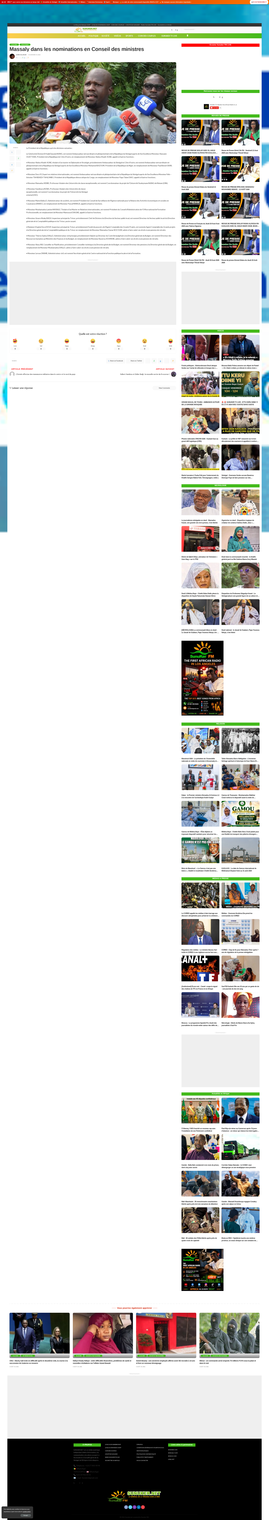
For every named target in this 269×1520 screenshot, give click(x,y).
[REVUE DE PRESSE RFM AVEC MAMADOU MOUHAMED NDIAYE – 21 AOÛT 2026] (241, 170)
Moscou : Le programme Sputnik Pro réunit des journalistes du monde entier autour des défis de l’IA (199, 1025)
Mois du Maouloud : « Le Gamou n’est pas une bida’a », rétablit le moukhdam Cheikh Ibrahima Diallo (198, 870)
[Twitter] (173, 29)
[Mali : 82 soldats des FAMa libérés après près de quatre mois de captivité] (200, 1221)
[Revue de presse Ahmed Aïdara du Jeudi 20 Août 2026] (241, 243)
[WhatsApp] (23, 57)
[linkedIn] (160, 360)
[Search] (194, 35)
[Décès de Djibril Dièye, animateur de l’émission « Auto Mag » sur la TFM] (200, 540)
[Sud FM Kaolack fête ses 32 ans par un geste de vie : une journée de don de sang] (241, 970)
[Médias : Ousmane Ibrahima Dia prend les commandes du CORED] (241, 897)
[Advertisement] (93, 293)
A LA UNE (14, 44)
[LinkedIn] (177, 29)
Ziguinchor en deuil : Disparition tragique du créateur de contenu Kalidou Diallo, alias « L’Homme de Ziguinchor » (238, 522)
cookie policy (27, 1511)
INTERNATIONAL (28, 1355)
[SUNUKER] (86, 30)
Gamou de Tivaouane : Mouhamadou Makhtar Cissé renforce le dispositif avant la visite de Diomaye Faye (238, 797)
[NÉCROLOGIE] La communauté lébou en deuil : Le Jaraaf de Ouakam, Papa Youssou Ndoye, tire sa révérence (200, 632)
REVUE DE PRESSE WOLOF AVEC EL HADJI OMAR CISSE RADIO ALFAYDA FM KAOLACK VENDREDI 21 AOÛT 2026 (198, 152)
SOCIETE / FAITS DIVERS (93, 1355)
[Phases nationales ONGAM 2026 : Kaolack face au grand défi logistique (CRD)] (200, 422)
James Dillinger (21, 54)
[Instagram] (175, 29)
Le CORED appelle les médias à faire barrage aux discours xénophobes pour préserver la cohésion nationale (199, 915)
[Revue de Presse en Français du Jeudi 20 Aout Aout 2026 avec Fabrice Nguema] (200, 207)
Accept (26, 1515)
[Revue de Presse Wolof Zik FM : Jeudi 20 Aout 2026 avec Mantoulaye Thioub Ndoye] (200, 243)
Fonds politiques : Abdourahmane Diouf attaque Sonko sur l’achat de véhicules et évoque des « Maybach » (199, 368)
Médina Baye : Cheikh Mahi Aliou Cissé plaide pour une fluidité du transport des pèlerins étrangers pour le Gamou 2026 (240, 834)
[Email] (28, 57)
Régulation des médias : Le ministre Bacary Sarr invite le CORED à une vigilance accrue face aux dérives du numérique (199, 952)
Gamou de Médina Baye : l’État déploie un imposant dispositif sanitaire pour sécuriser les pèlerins (198, 834)
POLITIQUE (25, 44)
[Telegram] (26, 57)
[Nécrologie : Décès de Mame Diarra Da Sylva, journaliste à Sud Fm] (241, 1006)
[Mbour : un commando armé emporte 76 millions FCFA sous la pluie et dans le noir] (229, 1335)
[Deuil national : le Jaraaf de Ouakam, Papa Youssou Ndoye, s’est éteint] (241, 613)
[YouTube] (179, 29)
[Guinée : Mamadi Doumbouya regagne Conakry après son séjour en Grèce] (241, 1185)
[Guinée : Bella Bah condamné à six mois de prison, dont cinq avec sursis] (200, 1148)
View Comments (164, 388)
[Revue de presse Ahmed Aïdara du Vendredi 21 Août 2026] (200, 170)
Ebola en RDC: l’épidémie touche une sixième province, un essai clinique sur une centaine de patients (239, 1240)
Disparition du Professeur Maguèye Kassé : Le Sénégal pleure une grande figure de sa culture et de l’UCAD (240, 595)
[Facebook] (171, 29)
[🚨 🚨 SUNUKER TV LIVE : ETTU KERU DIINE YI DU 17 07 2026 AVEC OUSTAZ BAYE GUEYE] (241, 385)
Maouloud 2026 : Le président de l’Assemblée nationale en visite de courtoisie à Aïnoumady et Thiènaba (199, 761)
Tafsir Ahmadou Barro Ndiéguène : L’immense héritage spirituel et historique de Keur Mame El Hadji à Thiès (239, 761)
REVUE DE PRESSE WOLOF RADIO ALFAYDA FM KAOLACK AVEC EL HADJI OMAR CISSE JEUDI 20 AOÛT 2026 (240, 226)
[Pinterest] (21, 57)
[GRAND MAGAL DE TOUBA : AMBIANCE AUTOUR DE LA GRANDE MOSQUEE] (200, 385)
